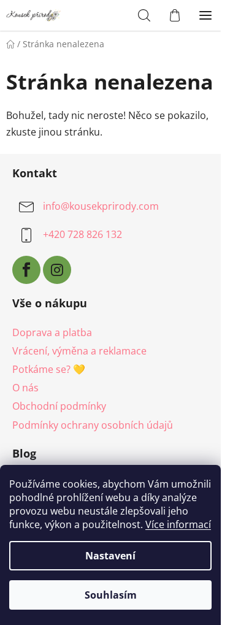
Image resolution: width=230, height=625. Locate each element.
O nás (25, 387)
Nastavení (110, 555)
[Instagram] (57, 270)
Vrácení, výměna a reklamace (79, 351)
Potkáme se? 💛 (48, 369)
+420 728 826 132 (82, 234)
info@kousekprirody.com (101, 206)
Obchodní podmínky (59, 406)
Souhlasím (111, 595)
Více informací (178, 524)
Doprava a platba (52, 332)
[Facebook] (26, 270)
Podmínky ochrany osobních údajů (92, 425)
